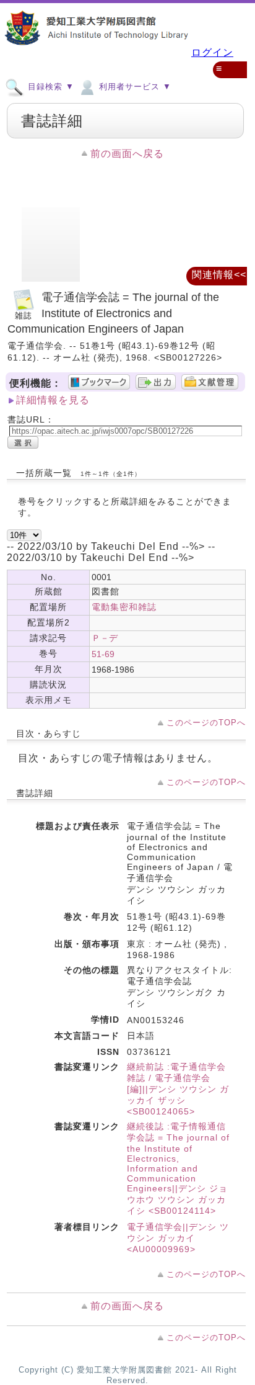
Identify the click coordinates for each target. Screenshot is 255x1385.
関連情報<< (219, 274)
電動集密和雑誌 (124, 607)
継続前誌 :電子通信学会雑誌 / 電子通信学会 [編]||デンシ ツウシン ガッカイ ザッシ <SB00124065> (178, 1089)
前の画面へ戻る (127, 153)
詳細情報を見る (53, 400)
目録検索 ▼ (49, 86)
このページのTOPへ (206, 722)
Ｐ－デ (105, 638)
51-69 (103, 654)
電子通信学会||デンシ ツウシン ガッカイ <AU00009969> (178, 1238)
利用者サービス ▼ (133, 86)
